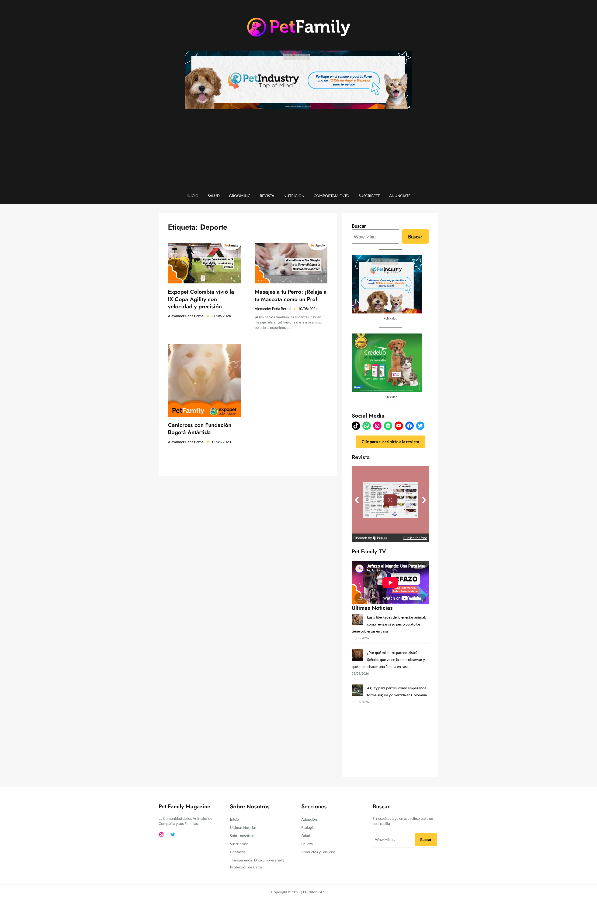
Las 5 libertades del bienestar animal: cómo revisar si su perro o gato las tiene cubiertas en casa (389, 624)
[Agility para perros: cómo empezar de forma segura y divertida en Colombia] (357, 691)
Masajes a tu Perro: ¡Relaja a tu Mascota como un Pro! (291, 295)
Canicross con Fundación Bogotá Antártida (199, 428)
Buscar (359, 226)
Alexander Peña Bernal (186, 315)
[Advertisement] (298, 154)
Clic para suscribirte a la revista (390, 441)
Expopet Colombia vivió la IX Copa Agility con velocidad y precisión (201, 299)
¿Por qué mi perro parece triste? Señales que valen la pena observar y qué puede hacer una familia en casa (388, 659)
